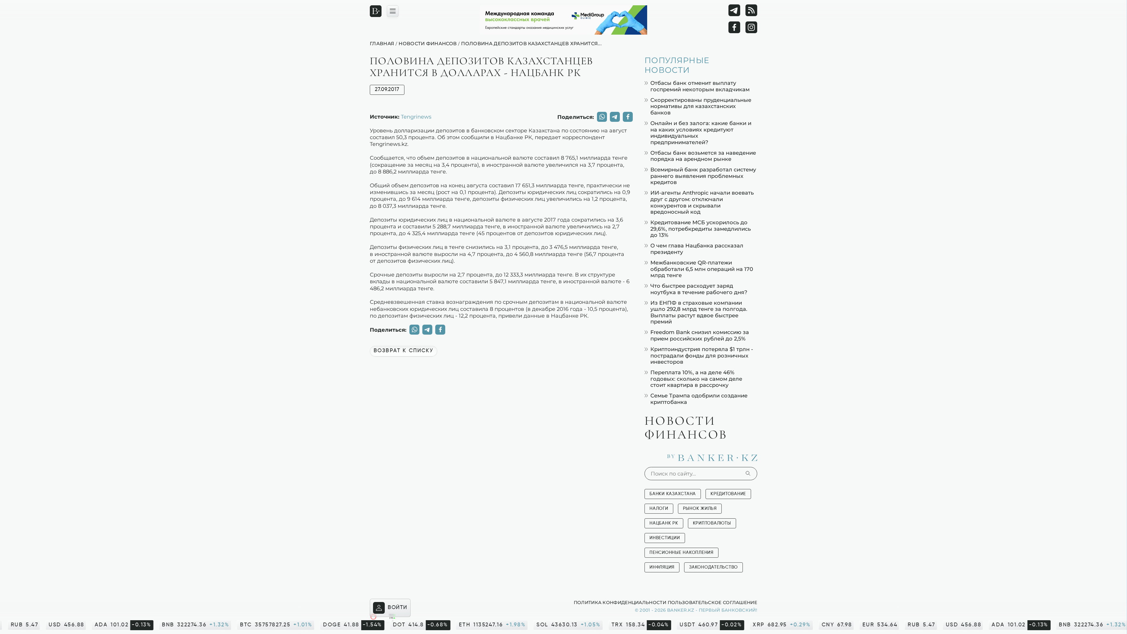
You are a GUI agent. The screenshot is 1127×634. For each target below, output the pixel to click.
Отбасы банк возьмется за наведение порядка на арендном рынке (703, 156)
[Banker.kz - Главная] (376, 11)
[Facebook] (734, 27)
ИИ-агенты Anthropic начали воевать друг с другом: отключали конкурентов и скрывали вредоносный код (702, 202)
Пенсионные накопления (681, 552)
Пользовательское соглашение (712, 602)
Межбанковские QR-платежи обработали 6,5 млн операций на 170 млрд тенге (701, 268)
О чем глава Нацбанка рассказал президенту (696, 248)
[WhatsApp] (602, 117)
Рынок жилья (700, 508)
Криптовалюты (712, 523)
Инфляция (661, 567)
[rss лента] (751, 10)
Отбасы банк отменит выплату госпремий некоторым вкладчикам (700, 86)
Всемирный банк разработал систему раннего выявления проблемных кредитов (703, 175)
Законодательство (713, 567)
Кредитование (728, 494)
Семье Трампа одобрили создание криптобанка (699, 398)
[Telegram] (734, 10)
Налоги (658, 508)
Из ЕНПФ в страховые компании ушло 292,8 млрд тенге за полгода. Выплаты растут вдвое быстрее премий (698, 312)
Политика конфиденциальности (620, 602)
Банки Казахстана (672, 494)
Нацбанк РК (663, 523)
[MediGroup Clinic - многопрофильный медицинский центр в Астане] (563, 20)
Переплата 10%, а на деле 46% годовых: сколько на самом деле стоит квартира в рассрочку (696, 378)
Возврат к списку (403, 350)
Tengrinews (416, 116)
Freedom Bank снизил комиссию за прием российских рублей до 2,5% (699, 335)
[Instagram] (751, 27)
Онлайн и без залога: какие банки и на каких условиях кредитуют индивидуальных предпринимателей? (700, 132)
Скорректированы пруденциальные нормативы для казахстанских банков (700, 106)
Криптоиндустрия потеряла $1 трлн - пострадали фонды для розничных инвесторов (701, 355)
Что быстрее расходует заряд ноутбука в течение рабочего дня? (698, 289)
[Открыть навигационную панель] (393, 11)
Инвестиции (664, 538)
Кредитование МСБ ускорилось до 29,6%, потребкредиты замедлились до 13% (700, 228)
